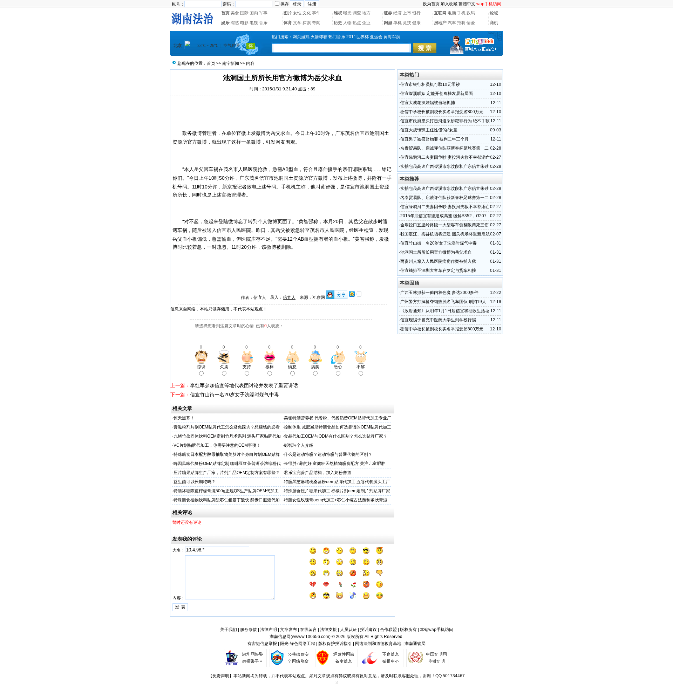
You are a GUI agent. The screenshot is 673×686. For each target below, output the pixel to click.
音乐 (263, 22)
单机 (397, 22)
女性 (297, 13)
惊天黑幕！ (184, 418)
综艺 (235, 22)
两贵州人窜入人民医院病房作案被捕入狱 (438, 261)
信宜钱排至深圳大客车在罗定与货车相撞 (438, 270)
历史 (338, 22)
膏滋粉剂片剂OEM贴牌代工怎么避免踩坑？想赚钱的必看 (227, 427)
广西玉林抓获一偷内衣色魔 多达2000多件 (439, 292)
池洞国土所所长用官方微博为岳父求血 (436, 252)
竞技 (407, 22)
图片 (288, 13)
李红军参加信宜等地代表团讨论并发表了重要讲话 (244, 385)
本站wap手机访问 (436, 629)
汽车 (452, 22)
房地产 (440, 22)
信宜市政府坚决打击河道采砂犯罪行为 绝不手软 (445, 120)
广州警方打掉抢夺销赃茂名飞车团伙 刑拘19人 (443, 301)
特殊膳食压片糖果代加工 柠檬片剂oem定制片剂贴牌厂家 (337, 490)
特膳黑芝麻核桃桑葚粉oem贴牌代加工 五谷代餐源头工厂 (337, 481)
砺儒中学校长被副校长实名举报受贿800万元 (441, 111)
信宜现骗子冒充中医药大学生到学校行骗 (438, 319)
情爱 (471, 22)
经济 (397, 13)
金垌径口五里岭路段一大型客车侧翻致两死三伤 (444, 224)
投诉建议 (368, 629)
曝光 (347, 13)
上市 (407, 13)
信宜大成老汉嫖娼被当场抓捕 (427, 102)
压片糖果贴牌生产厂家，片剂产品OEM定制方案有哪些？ (227, 472)
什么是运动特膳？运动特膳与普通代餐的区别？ (328, 454)
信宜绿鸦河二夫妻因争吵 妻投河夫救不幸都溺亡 (445, 157)
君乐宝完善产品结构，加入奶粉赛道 (317, 472)
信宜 (360, 133)
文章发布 (288, 629)
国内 (254, 13)
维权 (338, 13)
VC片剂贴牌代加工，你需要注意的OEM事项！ (217, 445)
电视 (254, 22)
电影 (244, 22)
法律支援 (328, 629)
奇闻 (316, 22)
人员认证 (348, 629)
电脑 (452, 13)
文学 (297, 22)
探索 (306, 22)
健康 (416, 22)
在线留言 (308, 629)
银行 (416, 13)
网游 (388, 22)
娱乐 (225, 22)
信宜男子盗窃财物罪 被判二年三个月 (434, 139)
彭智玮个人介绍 (298, 445)
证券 (388, 13)
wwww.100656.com (310, 636)
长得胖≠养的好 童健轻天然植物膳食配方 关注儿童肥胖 (334, 463)
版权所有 (408, 629)
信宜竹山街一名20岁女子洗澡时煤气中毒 (234, 394)
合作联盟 (388, 629)
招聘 (461, 22)
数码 (471, 13)
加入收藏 (449, 3)
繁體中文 (466, 3)
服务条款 (248, 629)
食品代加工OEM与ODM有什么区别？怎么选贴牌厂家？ (335, 436)
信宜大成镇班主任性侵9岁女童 (428, 130)
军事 (263, 13)
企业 (366, 22)
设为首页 (431, 3)
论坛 (494, 13)
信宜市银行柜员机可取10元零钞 (430, 84)
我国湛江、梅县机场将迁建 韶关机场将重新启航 (445, 234)
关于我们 (228, 629)
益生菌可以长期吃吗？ (195, 481)
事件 (316, 13)
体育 (288, 22)
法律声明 (268, 629)
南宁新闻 (230, 63)
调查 (357, 13)
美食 (235, 13)
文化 (306, 13)
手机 (461, 13)
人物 (347, 22)
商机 (494, 22)
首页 (225, 13)
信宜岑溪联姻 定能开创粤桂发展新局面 (436, 93)
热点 (357, 22)
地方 (366, 13)
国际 (244, 13)
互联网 (440, 13)
